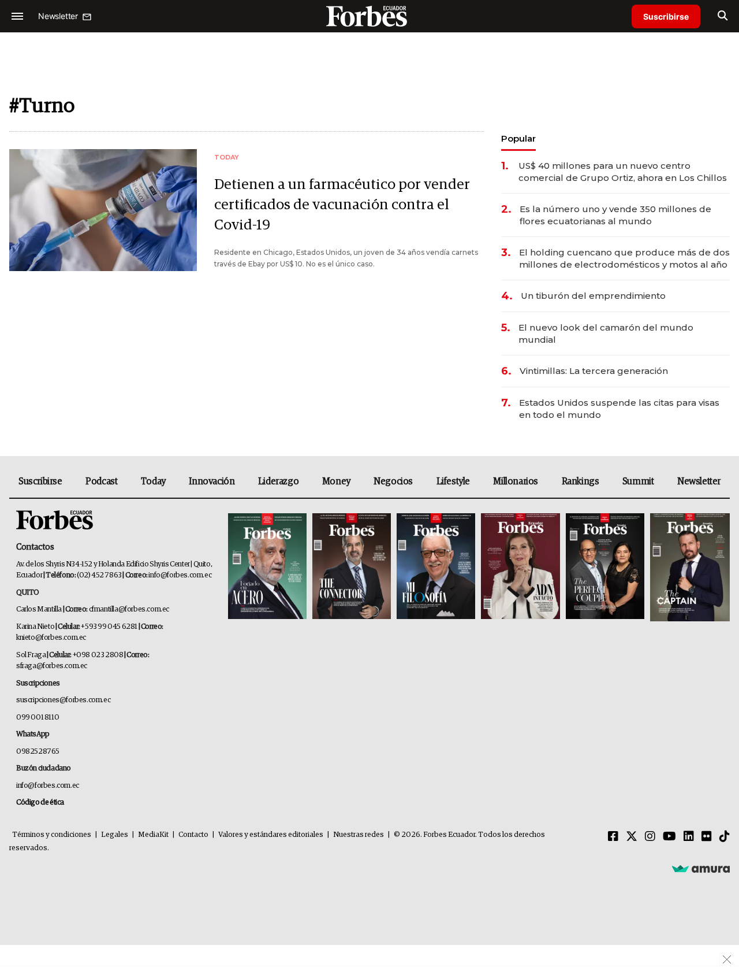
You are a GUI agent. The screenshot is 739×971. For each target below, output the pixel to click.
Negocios (393, 481)
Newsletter (699, 481)
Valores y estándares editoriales (270, 835)
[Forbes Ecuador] (369, 16)
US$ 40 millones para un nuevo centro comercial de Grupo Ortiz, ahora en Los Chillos (622, 171)
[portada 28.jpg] (520, 567)
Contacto (193, 835)
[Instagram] (650, 837)
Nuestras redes (358, 835)
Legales (114, 835)
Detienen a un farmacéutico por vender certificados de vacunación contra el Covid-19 (342, 204)
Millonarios (515, 481)
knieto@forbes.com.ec (51, 638)
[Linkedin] (689, 837)
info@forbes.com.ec (179, 575)
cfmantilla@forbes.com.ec (129, 609)
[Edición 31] (267, 567)
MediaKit (153, 835)
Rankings (580, 481)
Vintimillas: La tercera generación (594, 370)
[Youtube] (669, 837)
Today (153, 481)
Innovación (211, 481)
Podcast (101, 481)
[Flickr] (706, 837)
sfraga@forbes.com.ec (51, 666)
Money (336, 481)
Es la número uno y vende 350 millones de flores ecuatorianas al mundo (615, 215)
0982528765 (37, 751)
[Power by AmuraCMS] (701, 868)
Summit (638, 481)
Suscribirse (666, 16)
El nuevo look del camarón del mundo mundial (605, 333)
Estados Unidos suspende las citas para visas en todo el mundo (619, 408)
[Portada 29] (436, 567)
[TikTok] (724, 837)
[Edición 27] (605, 567)
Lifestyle (453, 481)
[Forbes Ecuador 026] (688, 567)
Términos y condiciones (51, 835)
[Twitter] (631, 837)
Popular (518, 138)
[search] (722, 16)
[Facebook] (613, 837)
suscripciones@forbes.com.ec (63, 700)
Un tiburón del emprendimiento (593, 295)
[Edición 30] (351, 567)
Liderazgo (278, 481)
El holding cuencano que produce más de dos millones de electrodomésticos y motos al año (624, 258)
